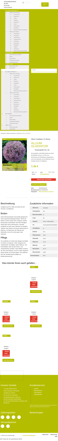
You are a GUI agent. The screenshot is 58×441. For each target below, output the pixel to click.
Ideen (11, 56)
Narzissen (16, 43)
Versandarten (38, 392)
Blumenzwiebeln (12, 10)
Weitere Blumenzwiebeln (20, 29)
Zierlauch (16, 48)
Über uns (9, 64)
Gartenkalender (14, 62)
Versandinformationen (35, 408)
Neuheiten (16, 33)
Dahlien (16, 20)
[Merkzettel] (50, 5)
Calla (15, 18)
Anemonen (17, 14)
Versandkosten (44, 174)
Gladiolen (16, 22)
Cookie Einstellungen (28, 435)
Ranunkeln (17, 26)
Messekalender (14, 66)
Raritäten (16, 27)
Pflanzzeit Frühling (15, 12)
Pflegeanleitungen (14, 60)
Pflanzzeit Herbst (14, 31)
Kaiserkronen (17, 39)
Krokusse (16, 41)
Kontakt (36, 388)
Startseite (3, 133)
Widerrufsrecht (38, 390)
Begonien (16, 16)
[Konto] (55, 5)
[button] (15, 70)
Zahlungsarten (38, 394)
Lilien (15, 24)
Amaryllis (16, 35)
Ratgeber (9, 52)
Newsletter (12, 68)
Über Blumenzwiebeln (15, 54)
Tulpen (15, 47)
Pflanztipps (13, 58)
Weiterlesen (35, 291)
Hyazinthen (17, 37)
